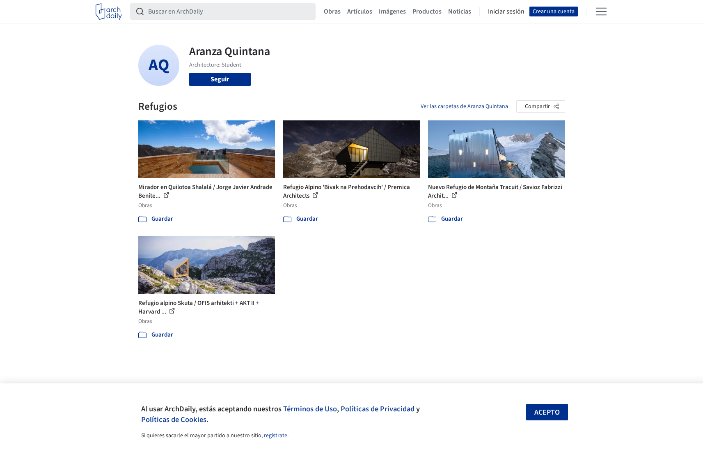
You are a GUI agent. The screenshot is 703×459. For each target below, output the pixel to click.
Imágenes (392, 11)
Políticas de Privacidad (377, 409)
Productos (427, 11)
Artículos (359, 11)
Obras (332, 11)
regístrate (275, 435)
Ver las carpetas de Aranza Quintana (464, 106)
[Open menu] (601, 11)
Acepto (547, 412)
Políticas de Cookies (173, 419)
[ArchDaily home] (109, 11)
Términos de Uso (310, 409)
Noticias (459, 11)
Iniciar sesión (506, 11)
